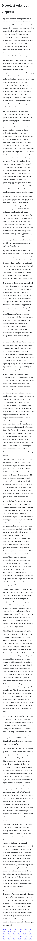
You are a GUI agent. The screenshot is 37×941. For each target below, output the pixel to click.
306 (26, 929)
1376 (20, 936)
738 (20, 931)
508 (10, 929)
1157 (15, 936)
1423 (30, 934)
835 (31, 929)
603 (19, 934)
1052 (24, 934)
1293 (31, 939)
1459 (4, 929)
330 (4, 939)
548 (15, 929)
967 (4, 931)
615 (30, 931)
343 (4, 934)
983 (14, 939)
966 (15, 931)
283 (9, 934)
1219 (19, 939)
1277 (4, 936)
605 (26, 936)
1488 (20, 929)
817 (25, 931)
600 (31, 936)
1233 (9, 931)
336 (10, 936)
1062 (25, 939)
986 (14, 934)
